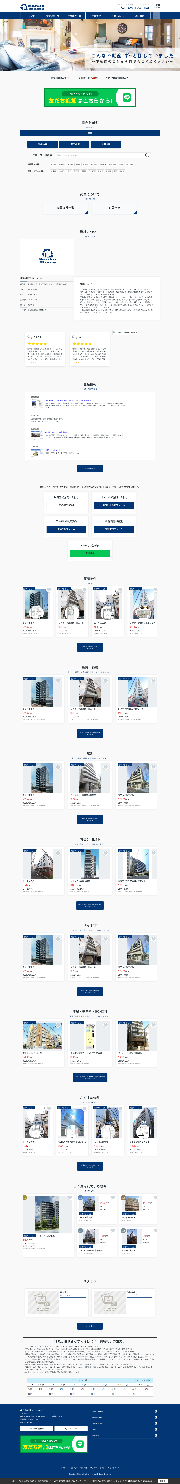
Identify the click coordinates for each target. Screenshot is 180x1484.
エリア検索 (74, 144)
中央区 (61, 171)
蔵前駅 (70, 164)
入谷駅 (78, 164)
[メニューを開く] (156, 15)
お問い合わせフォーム (114, 505)
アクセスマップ (98, 1424)
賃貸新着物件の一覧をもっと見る (90, 647)
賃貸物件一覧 (53, 16)
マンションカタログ (69, 1468)
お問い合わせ (118, 16)
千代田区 (92, 171)
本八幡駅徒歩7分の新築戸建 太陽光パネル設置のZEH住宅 (68, 400)
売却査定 (96, 16)
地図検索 (105, 144)
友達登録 (90, 553)
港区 (115, 171)
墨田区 (76, 171)
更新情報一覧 (90, 468)
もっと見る (31, 363)
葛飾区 (108, 171)
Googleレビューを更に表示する (81, 332)
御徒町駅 (103, 164)
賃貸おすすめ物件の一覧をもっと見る (90, 1166)
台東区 (53, 171)
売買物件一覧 (74, 16)
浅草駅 (53, 164)
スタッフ (95, 1429)
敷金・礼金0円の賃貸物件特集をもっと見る (90, 905)
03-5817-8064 (66, 505)
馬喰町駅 (112, 164)
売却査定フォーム (114, 529)
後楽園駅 (94, 164)
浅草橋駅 (62, 164)
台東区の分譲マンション (54, 450)
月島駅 (85, 164)
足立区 (121, 171)
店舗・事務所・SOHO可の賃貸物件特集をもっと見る (90, 1077)
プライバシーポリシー (98, 1468)
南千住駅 (129, 164)
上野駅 (121, 164)
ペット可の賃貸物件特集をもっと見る (90, 991)
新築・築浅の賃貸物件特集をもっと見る (90, 733)
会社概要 (139, 16)
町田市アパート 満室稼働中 (56, 432)
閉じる (162, 1481)
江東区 (100, 171)
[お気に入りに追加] (48, 589)
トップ (31, 16)
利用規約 (83, 1468)
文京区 (68, 171)
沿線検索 (42, 144)
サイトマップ (114, 1468)
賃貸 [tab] (90, 133)
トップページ (97, 1412)
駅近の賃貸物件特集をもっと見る (90, 819)
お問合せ (114, 207)
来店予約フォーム (66, 529)
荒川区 (83, 171)
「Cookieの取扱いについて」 (131, 1481)
